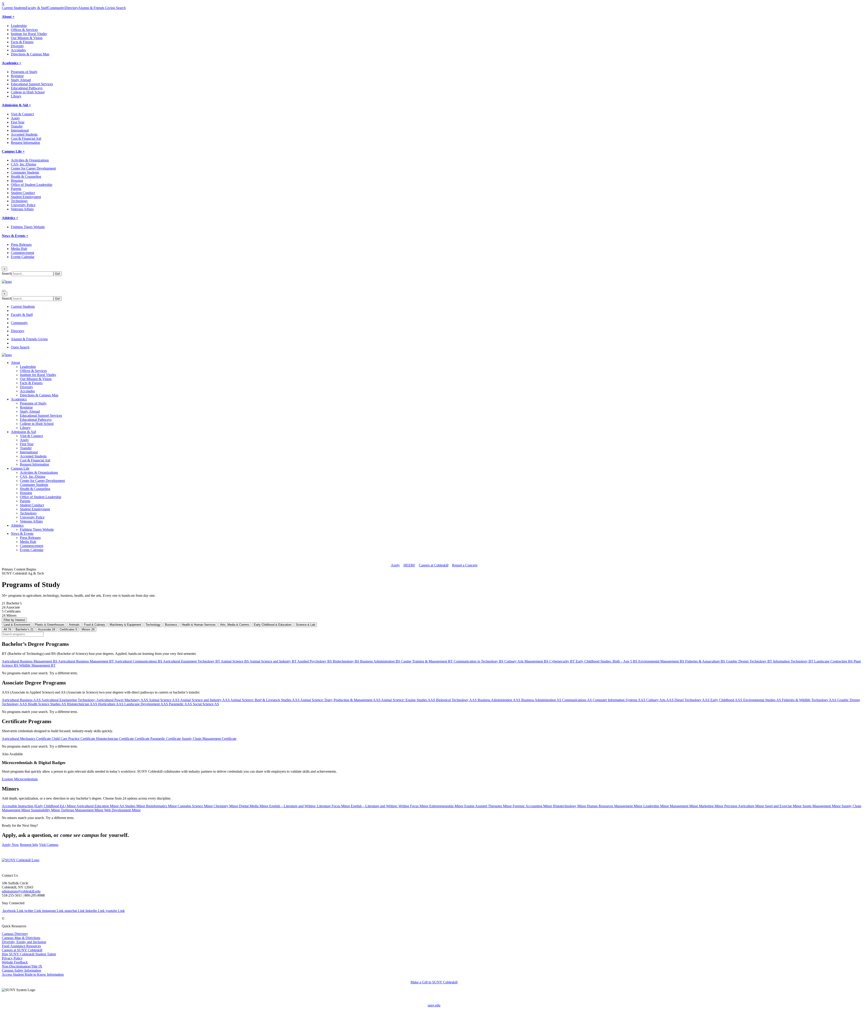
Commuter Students (25, 172)
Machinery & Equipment (125, 624)
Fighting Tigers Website (28, 227)
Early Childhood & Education (272, 624)
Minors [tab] (88, 629)
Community (56, 8)
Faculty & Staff (37, 8)
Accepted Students (24, 134)
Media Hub (19, 249)
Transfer (17, 126)
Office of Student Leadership (31, 185)
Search (120, 8)
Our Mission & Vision (26, 38)
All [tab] (7, 629)
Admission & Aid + (16, 105)
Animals (74, 624)
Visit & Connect (22, 114)
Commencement (22, 253)
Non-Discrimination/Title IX (22, 966)
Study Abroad (21, 80)
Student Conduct (23, 193)
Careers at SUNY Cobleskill (22, 950)
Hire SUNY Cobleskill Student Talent (29, 954)
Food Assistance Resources (21, 946)
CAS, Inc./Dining (23, 164)
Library (16, 96)
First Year (17, 122)
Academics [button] (19, 399)
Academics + (11, 63)
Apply (15, 118)
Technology (19, 201)
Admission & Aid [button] (23, 432)
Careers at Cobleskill (433, 565)
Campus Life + (13, 151)
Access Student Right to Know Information (33, 974)
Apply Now (10, 845)
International (20, 130)
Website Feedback (15, 962)
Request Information (25, 142)
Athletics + (10, 218)
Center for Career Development (33, 168)
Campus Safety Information (21, 970)
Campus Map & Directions (21, 938)
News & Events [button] (22, 533)
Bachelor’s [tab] (24, 629)
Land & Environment (17, 624)
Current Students (14, 8)
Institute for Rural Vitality (29, 34)
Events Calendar (22, 257)
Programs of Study (24, 72)
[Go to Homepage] (20, 860)
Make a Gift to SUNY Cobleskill (434, 982)
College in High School (28, 92)
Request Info (29, 845)
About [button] (15, 363)
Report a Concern (464, 565)
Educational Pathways (26, 88)
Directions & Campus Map (30, 54)
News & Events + (15, 236)
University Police (23, 205)
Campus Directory (15, 934)
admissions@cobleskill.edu (21, 891)
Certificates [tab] (68, 629)
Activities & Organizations (30, 160)
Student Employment (26, 197)
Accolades (18, 50)
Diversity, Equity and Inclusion (24, 942)
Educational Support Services (32, 84)
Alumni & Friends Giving (96, 8)
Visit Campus (48, 845)
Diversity (17, 46)
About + (8, 17)
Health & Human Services (199, 624)
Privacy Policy (12, 958)
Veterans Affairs (22, 209)
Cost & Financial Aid (26, 138)
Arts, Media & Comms (234, 624)
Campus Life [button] (20, 468)
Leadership (19, 26)
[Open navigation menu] (3, 290)
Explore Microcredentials (20, 779)
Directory (71, 8)
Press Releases (21, 244)
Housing (17, 180)
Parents (16, 189)
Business (171, 624)
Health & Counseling (26, 176)
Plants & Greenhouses (49, 624)
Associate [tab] (46, 629)
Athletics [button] (17, 525)
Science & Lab (305, 624)
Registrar (17, 76)
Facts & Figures (22, 42)
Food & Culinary (94, 624)
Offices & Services (24, 30)
